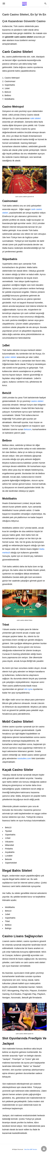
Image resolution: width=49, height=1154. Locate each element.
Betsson (27, 429)
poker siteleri (10, 357)
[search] (45, 3)
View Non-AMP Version (30, 1149)
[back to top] (44, 1149)
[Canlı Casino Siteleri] (24, 4)
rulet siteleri (35, 118)
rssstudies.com (24, 758)
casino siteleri (37, 401)
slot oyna (28, 689)
